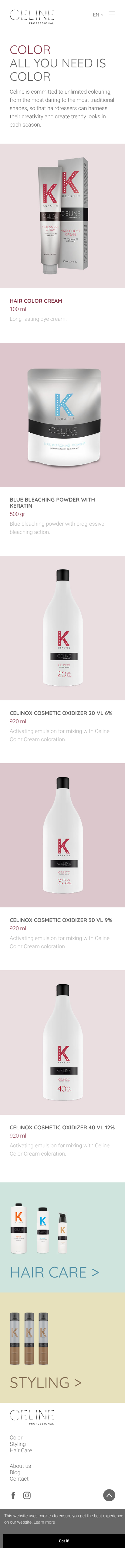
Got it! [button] (64, 1541)
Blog (15, 1472)
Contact (19, 1479)
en (96, 15)
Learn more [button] (44, 1522)
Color (16, 1438)
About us (20, 1466)
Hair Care (21, 1450)
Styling (18, 1444)
